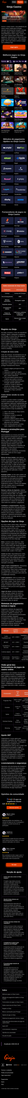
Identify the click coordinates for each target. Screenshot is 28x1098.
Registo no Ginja (6, 1008)
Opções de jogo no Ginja (8, 1015)
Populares (3, 61)
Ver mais (14, 864)
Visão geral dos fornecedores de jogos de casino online (13, 1022)
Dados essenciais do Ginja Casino (11, 1005)
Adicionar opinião (14, 807)
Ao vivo (10, 61)
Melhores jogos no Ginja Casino (10, 994)
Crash (16, 61)
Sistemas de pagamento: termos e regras (13, 1018)
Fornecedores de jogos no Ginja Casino (12, 1002)
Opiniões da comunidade (9, 1032)
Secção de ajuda (6, 1035)
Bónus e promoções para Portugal (11, 1011)
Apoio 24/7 (5, 1026)
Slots (23, 61)
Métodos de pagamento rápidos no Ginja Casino (13, 998)
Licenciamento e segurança (9, 1029)
